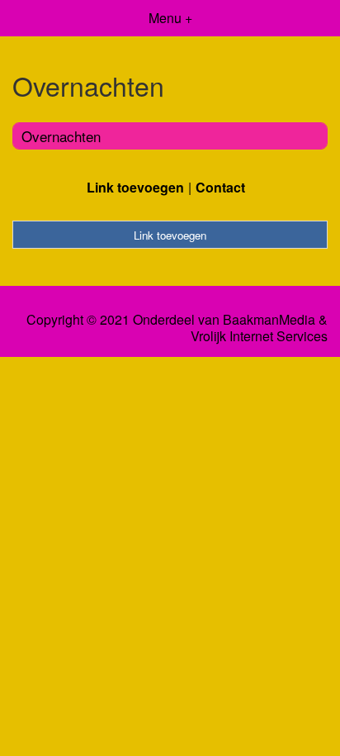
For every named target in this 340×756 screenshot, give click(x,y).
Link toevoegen (135, 187)
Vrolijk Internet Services (259, 336)
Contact (220, 187)
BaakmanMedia (269, 319)
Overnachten (61, 136)
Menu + (170, 17)
